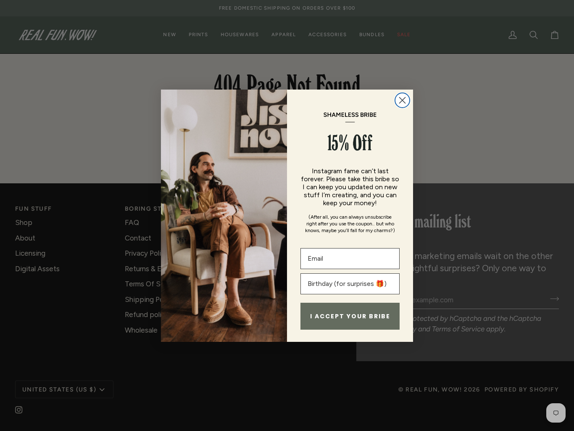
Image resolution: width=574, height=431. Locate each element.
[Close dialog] (402, 100)
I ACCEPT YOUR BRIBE (350, 316)
